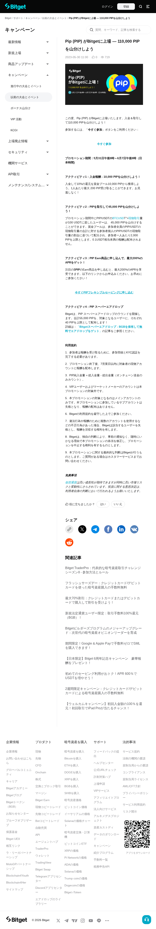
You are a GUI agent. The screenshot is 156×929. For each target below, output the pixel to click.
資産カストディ (104, 827)
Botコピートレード (47, 820)
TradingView (43, 862)
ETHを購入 (71, 765)
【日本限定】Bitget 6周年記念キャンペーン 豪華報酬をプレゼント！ (103, 661)
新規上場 (14, 53)
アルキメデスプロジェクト (106, 818)
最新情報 (14, 42)
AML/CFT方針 (132, 786)
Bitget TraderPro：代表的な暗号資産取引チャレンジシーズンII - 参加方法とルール (103, 570)
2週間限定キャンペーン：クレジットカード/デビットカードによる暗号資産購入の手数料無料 (104, 691)
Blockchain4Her (16, 882)
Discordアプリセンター (48, 890)
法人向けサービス (105, 809)
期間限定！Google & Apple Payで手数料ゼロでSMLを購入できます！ (102, 645)
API (37, 834)
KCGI (14, 130)
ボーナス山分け (20, 108)
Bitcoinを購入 (72, 758)
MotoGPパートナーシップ (18, 866)
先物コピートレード (48, 814)
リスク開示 (130, 811)
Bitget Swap (43, 869)
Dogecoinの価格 (74, 885)
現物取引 (134, 218)
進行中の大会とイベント (26, 86)
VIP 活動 (16, 119)
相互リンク (13, 845)
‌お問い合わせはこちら (19, 761)
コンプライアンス (134, 772)
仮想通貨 (71, 482)
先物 (38, 758)
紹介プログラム (104, 852)
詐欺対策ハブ (102, 776)
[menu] (28, 114)
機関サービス (18, 163)
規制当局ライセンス (135, 779)
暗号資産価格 (72, 800)
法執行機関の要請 (134, 758)
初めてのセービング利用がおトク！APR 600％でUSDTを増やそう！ (101, 676)
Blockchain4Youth (17, 875)
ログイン (107, 6)
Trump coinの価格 (75, 878)
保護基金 (11, 832)
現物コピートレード (48, 807)
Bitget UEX (13, 838)
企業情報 (11, 751)
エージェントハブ (46, 841)
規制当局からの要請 (135, 765)
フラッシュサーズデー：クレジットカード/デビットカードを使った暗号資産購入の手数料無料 (103, 585)
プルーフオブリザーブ (19, 823)
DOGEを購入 (72, 772)
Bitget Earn (42, 800)
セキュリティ (18, 152)
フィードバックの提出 (106, 754)
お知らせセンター (17, 813)
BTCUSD (118, 218)
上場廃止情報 (18, 141)
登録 (126, 6)
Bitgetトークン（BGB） (15, 804)
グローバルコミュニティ (19, 772)
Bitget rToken (72, 892)
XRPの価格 (71, 850)
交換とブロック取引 (48, 786)
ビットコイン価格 (75, 807)
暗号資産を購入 (74, 751)
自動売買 (41, 827)
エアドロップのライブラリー (48, 901)
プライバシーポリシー (135, 795)
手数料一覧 (101, 859)
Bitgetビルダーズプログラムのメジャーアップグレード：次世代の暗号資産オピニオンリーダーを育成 (103, 630)
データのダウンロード (106, 836)
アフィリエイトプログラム (106, 800)
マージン (41, 793)
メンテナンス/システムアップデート (27, 185)
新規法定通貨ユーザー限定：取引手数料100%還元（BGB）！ (102, 615)
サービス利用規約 (134, 804)
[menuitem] (28, 42)
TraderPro (41, 848)
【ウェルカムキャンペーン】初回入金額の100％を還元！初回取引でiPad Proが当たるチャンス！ (103, 706)
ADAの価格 (71, 864)
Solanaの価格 (73, 871)
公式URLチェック (105, 769)
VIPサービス (101, 790)
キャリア (11, 781)
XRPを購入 (71, 779)
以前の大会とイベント (54, 18)
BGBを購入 (71, 786)
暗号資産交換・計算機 (77, 834)
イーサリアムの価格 (77, 814)
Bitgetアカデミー (17, 788)
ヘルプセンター (104, 763)
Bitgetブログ (14, 795)
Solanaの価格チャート (77, 823)
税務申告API (101, 866)
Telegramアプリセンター (48, 878)
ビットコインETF (75, 843)
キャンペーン (32, 18)
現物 (38, 751)
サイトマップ (14, 889)
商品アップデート (21, 64)
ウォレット (42, 855)
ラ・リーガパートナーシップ (19, 855)
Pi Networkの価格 (75, 857)
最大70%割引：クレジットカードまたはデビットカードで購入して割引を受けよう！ (102, 600)
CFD (38, 765)
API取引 (14, 174)
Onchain (40, 772)
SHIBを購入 (71, 793)
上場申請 (99, 783)
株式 (38, 779)
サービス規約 (131, 751)
